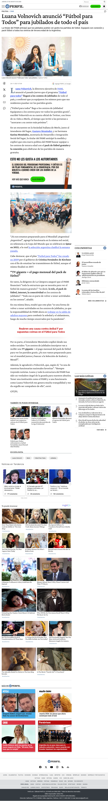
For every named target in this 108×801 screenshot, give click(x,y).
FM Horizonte (78, 781)
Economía (28, 775)
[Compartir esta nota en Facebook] (4, 83)
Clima (51, 775)
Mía (65, 781)
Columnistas (83, 248)
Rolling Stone (62, 784)
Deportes (57, 775)
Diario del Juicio (68, 778)
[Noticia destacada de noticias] (18, 691)
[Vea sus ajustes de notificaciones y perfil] (104, 6)
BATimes (70, 781)
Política (20, 775)
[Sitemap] (68, 767)
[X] (46, 767)
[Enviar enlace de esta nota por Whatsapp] (4, 96)
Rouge (61, 781)
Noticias (37, 778)
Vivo (60, 778)
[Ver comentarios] (104, 12)
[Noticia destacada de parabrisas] (55, 723)
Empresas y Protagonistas (96, 775)
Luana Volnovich (17, 458)
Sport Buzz (71, 784)
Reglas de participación (72, 787)
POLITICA (5, 11)
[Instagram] (57, 767)
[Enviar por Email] (4, 102)
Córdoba (68, 775)
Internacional (43, 775)
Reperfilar (76, 775)
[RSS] (62, 767)
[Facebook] (40, 767)
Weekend (40, 781)
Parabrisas (54, 781)
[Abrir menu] (3, 6)
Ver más (100, 430)
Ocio (63, 775)
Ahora (5, 775)
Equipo (61, 787)
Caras (43, 778)
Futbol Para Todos (40, 458)
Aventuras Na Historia (49, 784)
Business (83, 775)
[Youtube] (51, 767)
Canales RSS (25, 787)
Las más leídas (84, 376)
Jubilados (53, 458)
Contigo (38, 784)
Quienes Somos (35, 787)
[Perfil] (14, 686)
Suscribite (95, 6)
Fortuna (46, 781)
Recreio (79, 784)
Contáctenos (45, 787)
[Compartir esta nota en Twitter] (4, 90)
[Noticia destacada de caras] (18, 723)
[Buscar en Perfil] (104, 2)
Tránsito (84, 787)
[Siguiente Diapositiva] (70, 483)
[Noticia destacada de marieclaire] (55, 691)
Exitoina (49, 778)
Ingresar (85, 6)
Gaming (55, 778)
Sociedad (35, 775)
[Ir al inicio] (14, 6)
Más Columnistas (96, 301)
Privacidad (54, 787)
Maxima (85, 784)
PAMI (60, 88)
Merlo (28, 458)
